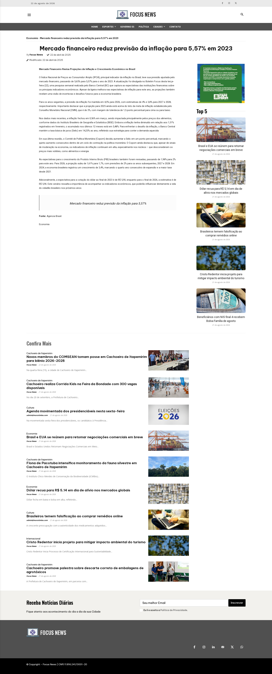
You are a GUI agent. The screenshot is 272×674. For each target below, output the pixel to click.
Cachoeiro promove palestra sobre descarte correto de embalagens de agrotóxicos (85, 570)
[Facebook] (222, 3)
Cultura (30, 408)
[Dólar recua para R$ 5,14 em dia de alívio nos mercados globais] (221, 172)
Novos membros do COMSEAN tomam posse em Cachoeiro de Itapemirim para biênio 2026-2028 (86, 359)
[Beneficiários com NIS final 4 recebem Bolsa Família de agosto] (221, 300)
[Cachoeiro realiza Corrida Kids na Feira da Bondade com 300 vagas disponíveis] (168, 387)
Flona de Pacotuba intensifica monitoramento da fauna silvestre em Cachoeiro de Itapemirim (81, 465)
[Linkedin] (213, 647)
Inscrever (237, 603)
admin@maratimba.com (37, 415)
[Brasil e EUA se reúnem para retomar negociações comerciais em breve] (221, 129)
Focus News (36, 54)
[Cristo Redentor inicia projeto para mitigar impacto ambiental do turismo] (221, 258)
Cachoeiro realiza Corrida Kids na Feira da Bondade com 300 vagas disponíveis (81, 386)
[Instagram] (229, 3)
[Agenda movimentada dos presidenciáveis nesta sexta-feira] (168, 415)
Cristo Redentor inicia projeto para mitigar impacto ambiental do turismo (86, 542)
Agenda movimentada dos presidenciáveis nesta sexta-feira (75, 411)
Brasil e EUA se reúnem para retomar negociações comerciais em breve (84, 437)
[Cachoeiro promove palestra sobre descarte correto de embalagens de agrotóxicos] (168, 571)
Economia (32, 38)
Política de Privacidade (173, 610)
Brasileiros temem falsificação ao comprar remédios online (74, 516)
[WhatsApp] (242, 647)
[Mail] (223, 647)
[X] (235, 3)
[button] (242, 14)
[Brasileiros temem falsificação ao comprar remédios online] (221, 215)
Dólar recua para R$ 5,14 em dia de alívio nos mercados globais (78, 490)
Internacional (33, 539)
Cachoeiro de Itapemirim (39, 353)
